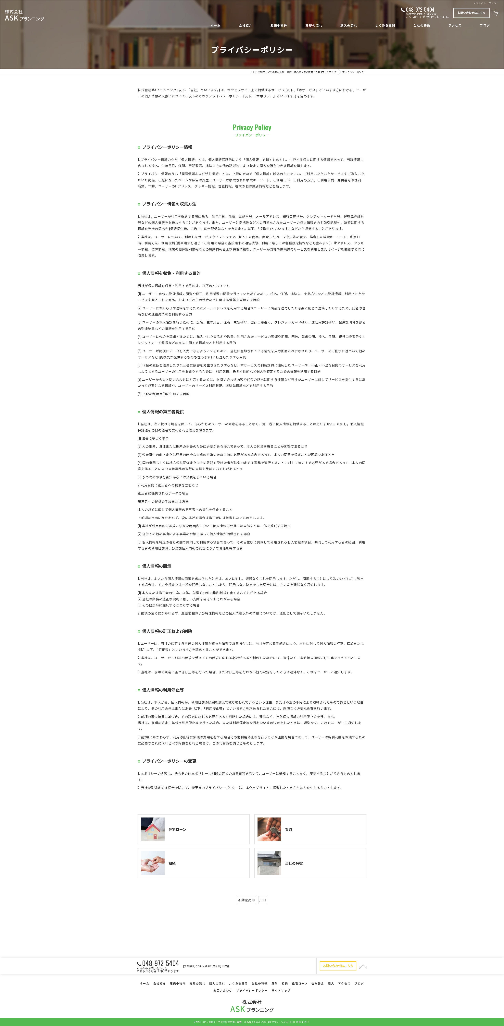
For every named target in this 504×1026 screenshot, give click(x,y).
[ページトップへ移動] (363, 966)
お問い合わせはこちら (471, 12)
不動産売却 (246, 899)
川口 (262, 899)
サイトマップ (281, 990)
